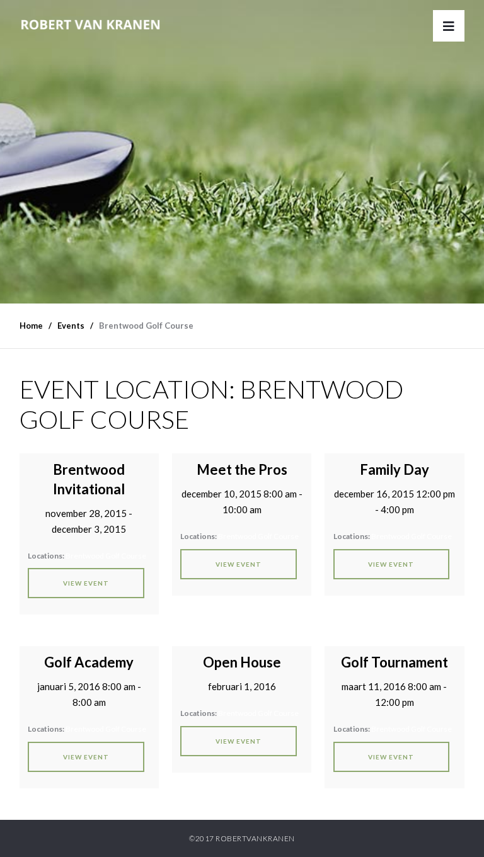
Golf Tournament (394, 662)
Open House (242, 662)
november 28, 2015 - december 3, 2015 (88, 521)
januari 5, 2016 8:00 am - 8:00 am (89, 694)
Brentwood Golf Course (106, 555)
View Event (86, 583)
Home (31, 326)
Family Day (394, 469)
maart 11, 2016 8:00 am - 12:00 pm (394, 694)
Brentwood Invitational (89, 479)
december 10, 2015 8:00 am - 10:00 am (242, 501)
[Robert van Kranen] (90, 15)
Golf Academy (89, 662)
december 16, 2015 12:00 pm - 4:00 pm (394, 501)
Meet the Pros (242, 469)
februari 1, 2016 (242, 686)
